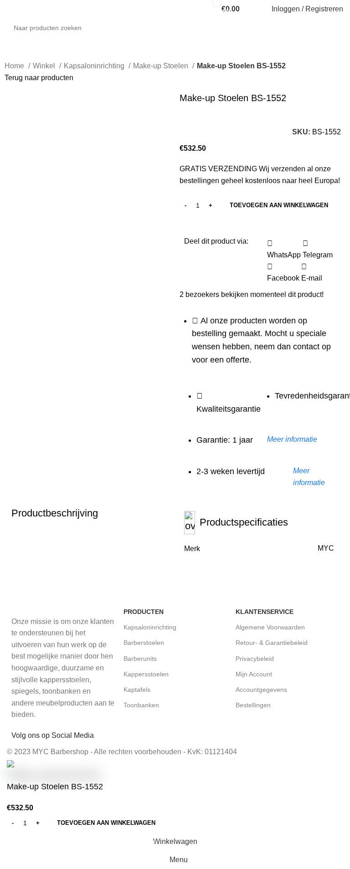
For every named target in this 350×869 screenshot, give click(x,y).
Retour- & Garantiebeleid (272, 642)
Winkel (45, 66)
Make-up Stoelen (161, 66)
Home (15, 66)
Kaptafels (137, 689)
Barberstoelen (144, 642)
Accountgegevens (261, 689)
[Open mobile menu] (10, 9)
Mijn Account (254, 674)
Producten (144, 611)
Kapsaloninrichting (95, 66)
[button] (284, 249)
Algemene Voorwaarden (270, 627)
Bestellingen (253, 705)
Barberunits (140, 658)
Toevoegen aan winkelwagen (279, 205)
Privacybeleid (255, 658)
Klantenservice (264, 611)
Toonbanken (141, 705)
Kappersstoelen (146, 674)
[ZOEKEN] (346, 22)
